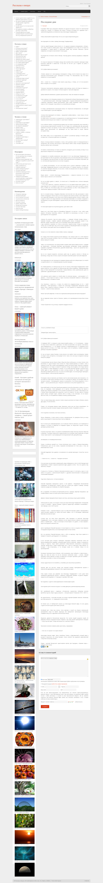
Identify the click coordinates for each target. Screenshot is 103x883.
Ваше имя (44, 679)
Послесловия (19, 81)
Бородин (44, 25)
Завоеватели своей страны (23, 59)
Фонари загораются (21, 103)
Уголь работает (20, 102)
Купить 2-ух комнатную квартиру (24, 543)
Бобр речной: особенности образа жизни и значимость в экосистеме (25, 596)
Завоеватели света (21, 57)
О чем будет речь (20, 73)
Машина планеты (20, 129)
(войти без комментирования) (59, 684)
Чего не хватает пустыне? (22, 197)
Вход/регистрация (54, 684)
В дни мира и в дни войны (22, 122)
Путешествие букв (20, 170)
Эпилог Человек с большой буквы (48, 16)
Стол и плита (19, 98)
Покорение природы (21, 80)
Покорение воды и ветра (22, 78)
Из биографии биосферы (22, 812)
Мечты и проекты (20, 200)
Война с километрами (21, 51)
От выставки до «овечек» (22, 647)
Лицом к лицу (19, 127)
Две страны (19, 53)
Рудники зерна (20, 92)
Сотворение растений (21, 95)
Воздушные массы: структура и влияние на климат (23, 560)
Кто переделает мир (21, 64)
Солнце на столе (20, 94)
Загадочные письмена (21, 205)
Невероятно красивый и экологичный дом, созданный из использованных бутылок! (24, 178)
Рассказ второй (20, 89)
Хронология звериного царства (24, 731)
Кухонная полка (20, 65)
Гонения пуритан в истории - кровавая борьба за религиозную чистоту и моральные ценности (24, 34)
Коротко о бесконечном (21, 845)
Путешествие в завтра (22, 140)
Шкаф (17, 106)
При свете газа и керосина (23, 83)
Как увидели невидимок (22, 126)
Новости (18, 70)
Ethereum (18, 258)
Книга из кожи (19, 183)
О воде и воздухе (20, 130)
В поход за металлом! (21, 48)
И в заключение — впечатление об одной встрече (24, 681)
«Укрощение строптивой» (23, 119)
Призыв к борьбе (20, 84)
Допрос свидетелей (21, 203)
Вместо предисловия (21, 664)
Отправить (45, 706)
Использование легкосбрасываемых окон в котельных (24, 342)
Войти (81, 3)
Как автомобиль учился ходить (24, 61)
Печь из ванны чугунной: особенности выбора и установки (24, 578)
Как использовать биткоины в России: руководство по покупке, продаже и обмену (24, 156)
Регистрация (87, 3)
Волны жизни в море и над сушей (24, 747)
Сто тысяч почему (21, 97)
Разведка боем (20, 86)
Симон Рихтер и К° (20, 631)
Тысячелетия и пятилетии (22, 199)
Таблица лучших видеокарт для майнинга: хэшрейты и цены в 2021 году (25, 160)
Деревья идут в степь (21, 54)
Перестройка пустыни (22, 75)
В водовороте (85, 16)
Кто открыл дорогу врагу (22, 62)
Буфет (17, 46)
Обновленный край (21, 195)
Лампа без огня (20, 67)
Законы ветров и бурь (21, 124)
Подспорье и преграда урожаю (23, 763)
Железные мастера (21, 56)
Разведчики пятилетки (22, 87)
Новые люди (19, 72)
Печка (17, 76)
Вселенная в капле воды (22, 698)
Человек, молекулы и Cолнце (23, 714)
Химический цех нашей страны (24, 105)
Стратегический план (21, 100)
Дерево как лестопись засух (23, 779)
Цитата (51, 658)
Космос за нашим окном (22, 861)
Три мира (18, 141)
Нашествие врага (20, 68)
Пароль (63, 686)
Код (55, 658)
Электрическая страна (21, 108)
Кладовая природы (20, 167)
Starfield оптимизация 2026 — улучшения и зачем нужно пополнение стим (23, 173)
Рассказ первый (20, 91)
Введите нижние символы (47, 701)
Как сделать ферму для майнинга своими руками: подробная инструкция (24, 22)
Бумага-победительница (22, 168)
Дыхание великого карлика (23, 828)
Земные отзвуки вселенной (23, 796)
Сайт (61, 689)
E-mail (42, 686)
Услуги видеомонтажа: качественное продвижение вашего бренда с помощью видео (24, 499)
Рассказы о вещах (21, 5)
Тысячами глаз (20, 143)
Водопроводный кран (21, 49)
